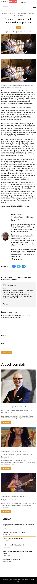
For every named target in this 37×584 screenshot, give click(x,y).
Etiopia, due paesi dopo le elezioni (13, 538)
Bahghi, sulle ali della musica (11, 559)
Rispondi (5, 304)
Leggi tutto (6, 422)
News (9, 14)
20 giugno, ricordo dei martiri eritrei (13, 545)
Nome (3, 335)
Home (5, 14)
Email (3, 343)
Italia (13, 14)
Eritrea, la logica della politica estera (14, 532)
